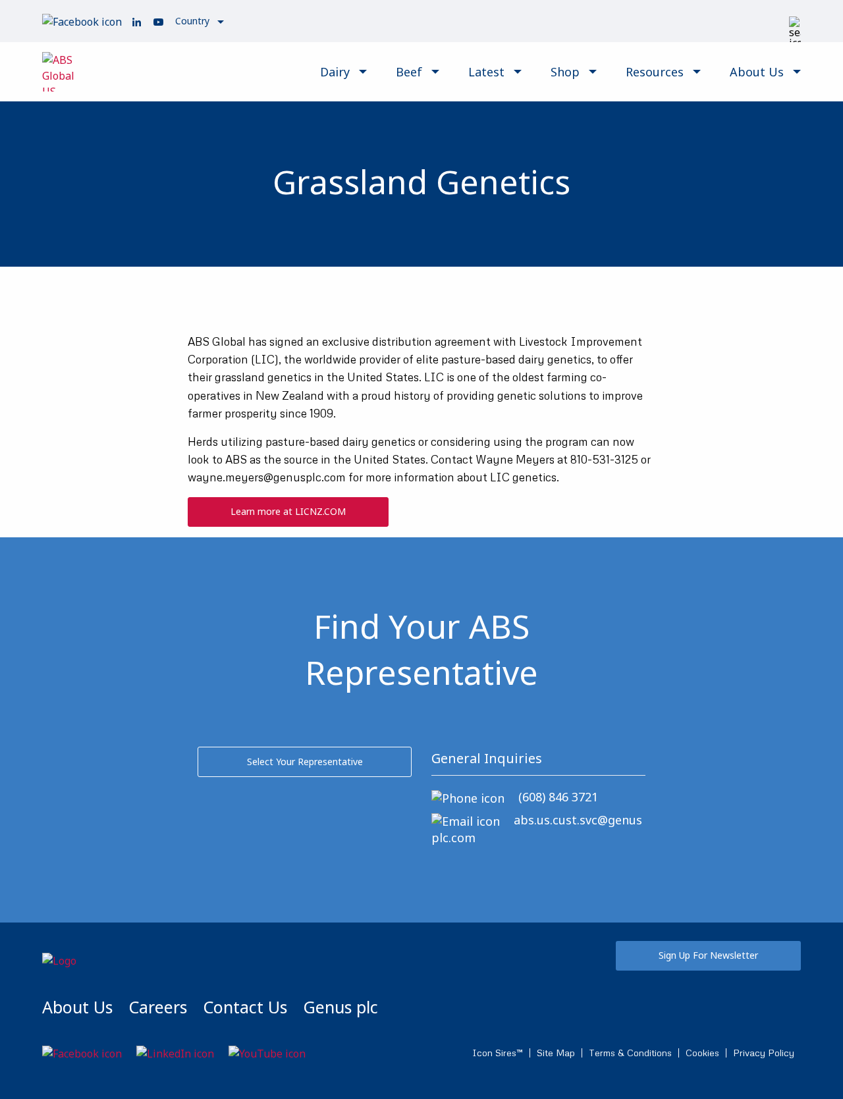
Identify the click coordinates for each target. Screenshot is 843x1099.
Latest (486, 72)
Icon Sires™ (497, 1053)
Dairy (335, 72)
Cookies (702, 1053)
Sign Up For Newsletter (708, 955)
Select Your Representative (305, 761)
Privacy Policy (763, 1053)
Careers (157, 1007)
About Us (757, 72)
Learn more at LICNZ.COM (288, 511)
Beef (409, 72)
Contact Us (245, 1007)
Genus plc (340, 1007)
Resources (655, 72)
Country (192, 20)
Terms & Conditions (630, 1053)
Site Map (556, 1053)
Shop (565, 72)
